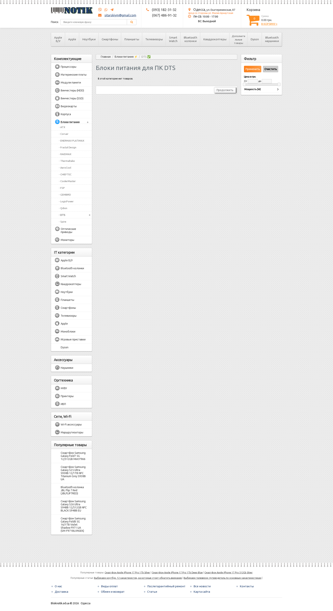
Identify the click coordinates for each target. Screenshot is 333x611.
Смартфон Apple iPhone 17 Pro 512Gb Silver (228, 572)
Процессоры (68, 66)
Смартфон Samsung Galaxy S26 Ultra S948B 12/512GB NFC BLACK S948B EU (74, 506)
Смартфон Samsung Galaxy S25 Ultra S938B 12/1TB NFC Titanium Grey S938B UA (73, 473)
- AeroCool (65, 167)
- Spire (62, 221)
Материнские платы (74, 74)
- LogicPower (66, 201)
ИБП (63, 404)
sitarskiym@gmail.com (120, 15)
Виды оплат (109, 586)
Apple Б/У (58, 39)
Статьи (152, 591)
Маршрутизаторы (72, 432)
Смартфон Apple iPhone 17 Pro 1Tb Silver (127, 572)
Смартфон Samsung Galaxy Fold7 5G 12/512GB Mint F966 (73, 456)
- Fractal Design (67, 147)
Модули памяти (71, 82)
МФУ (64, 388)
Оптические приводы (68, 230)
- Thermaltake (67, 161)
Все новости (202, 586)
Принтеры (67, 396)
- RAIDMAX (65, 154)
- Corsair (63, 133)
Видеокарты (69, 106)
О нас (58, 586)
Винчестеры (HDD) (72, 90)
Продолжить (225, 90)
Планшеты (131, 39)
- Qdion (63, 208)
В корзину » (269, 23)
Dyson (255, 39)
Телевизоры (154, 39)
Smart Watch (173, 39)
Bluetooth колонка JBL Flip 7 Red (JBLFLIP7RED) (72, 490)
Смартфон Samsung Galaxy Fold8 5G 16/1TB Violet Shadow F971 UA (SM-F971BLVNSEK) (73, 524)
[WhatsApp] (105, 10)
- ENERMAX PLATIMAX (71, 140)
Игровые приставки (73, 339)
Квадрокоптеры (214, 39)
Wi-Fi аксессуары (71, 424)
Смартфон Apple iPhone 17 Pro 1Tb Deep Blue (177, 572)
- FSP (62, 188)
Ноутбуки (89, 39)
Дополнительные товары (238, 39)
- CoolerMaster (67, 181)
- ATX (62, 127)
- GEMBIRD (65, 194)
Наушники (67, 367)
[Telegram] (111, 10)
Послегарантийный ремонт (166, 586)
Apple (72, 39)
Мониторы (67, 239)
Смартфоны (110, 39)
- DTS (62, 215)
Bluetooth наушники (272, 39)
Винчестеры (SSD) (72, 98)
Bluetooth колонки (190, 39)
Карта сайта (201, 591)
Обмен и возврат (112, 591)
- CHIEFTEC (65, 174)
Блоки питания (70, 122)
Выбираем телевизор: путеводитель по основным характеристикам (222, 578)
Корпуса (66, 114)
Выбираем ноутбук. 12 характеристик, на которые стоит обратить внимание (138, 578)
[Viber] (100, 10)
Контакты (247, 586)
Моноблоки (68, 331)
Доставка (61, 591)
